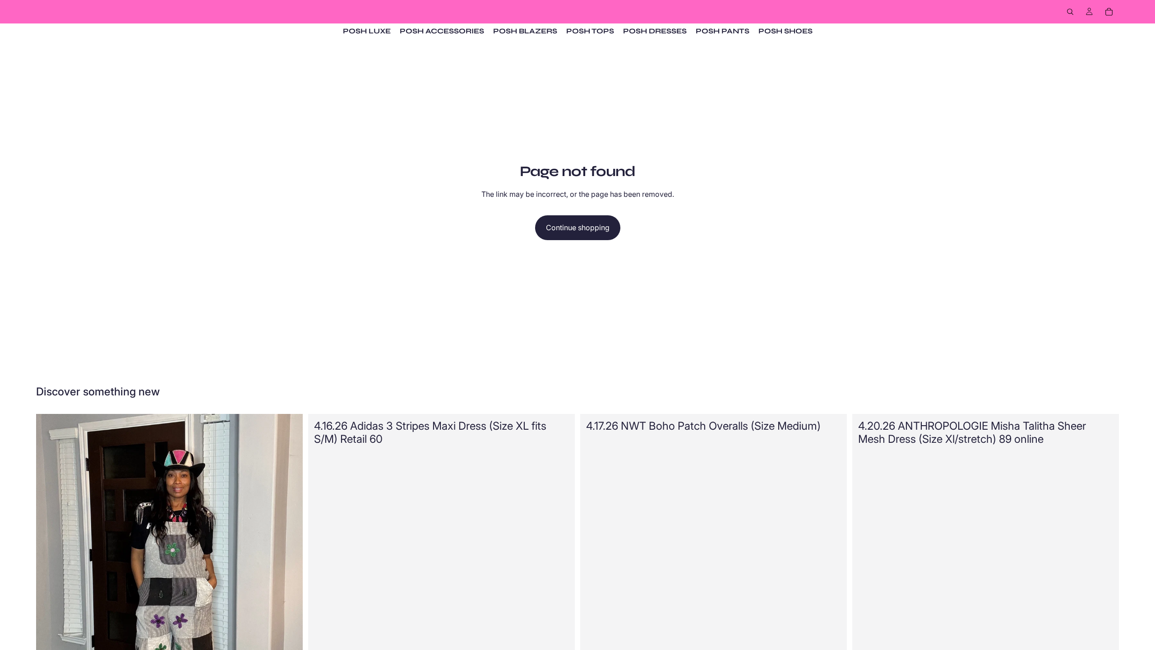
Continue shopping (578, 227)
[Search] (1070, 12)
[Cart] (1109, 12)
